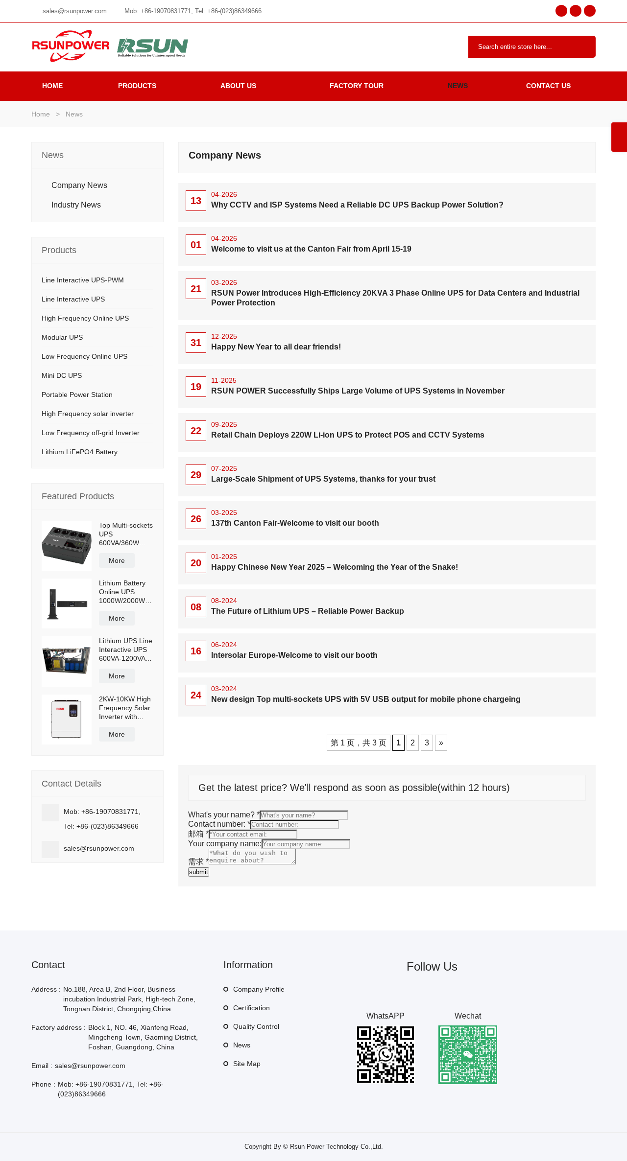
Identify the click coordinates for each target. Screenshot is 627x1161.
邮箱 (198, 834)
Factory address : (58, 1027)
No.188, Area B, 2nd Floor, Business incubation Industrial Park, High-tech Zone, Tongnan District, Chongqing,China (129, 999)
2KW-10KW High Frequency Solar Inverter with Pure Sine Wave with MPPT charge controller (125, 708)
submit (198, 872)
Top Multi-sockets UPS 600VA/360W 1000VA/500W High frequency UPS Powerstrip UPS (126, 534)
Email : (41, 1065)
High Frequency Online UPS (85, 318)
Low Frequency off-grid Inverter (91, 433)
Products (137, 86)
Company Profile (259, 989)
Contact (48, 964)
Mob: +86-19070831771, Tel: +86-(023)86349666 (193, 11)
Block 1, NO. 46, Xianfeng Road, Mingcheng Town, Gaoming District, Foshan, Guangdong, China (143, 1037)
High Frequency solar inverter (88, 414)
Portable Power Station (77, 394)
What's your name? (224, 815)
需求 (198, 862)
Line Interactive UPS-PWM (83, 280)
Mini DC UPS (62, 375)
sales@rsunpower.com (75, 11)
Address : (46, 989)
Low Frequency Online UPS (84, 356)
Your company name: (225, 843)
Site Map (247, 1064)
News (458, 86)
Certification (251, 1008)
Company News (79, 185)
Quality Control (256, 1026)
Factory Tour (357, 86)
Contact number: (219, 824)
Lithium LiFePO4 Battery (80, 452)
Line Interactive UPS (73, 299)
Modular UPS (62, 337)
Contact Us (548, 86)
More (117, 560)
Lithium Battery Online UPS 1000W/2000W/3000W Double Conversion (126, 592)
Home (52, 86)
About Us (238, 86)
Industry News (76, 205)
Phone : (43, 1084)
